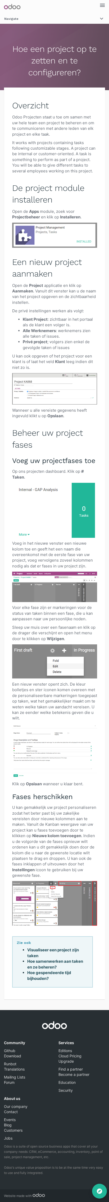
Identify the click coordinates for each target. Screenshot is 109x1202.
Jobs (8, 1138)
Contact (11, 1111)
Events (10, 1119)
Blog (8, 1125)
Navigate (11, 19)
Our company (16, 1106)
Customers (13, 1130)
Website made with (18, 1196)
